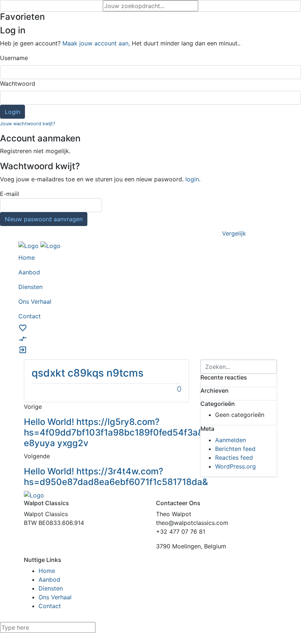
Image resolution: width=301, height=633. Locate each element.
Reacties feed (234, 457)
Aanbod (49, 579)
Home (47, 570)
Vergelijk (234, 233)
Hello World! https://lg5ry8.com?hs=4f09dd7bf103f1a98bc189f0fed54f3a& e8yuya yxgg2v (114, 432)
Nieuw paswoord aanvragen (44, 219)
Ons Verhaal (55, 597)
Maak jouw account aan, (96, 43)
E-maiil (41, 206)
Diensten (51, 588)
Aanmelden (230, 440)
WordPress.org (235, 466)
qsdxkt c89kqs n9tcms (88, 373)
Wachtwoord (17, 83)
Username (14, 58)
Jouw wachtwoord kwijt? (27, 123)
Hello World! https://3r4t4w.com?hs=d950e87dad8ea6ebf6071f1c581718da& (116, 476)
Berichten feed (235, 448)
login (192, 179)
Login (12, 111)
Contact (50, 606)
